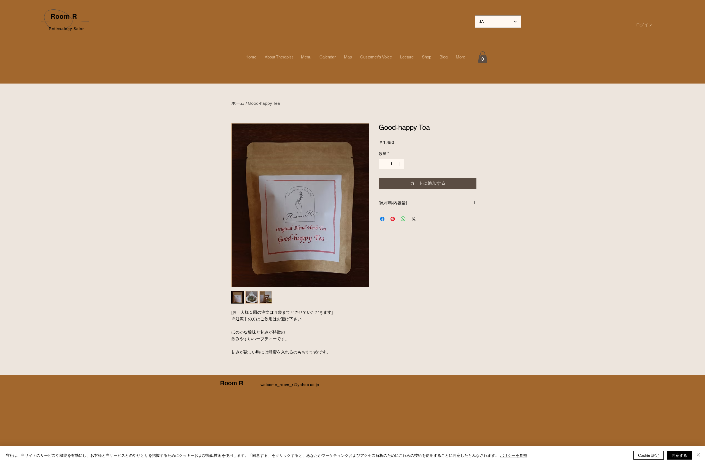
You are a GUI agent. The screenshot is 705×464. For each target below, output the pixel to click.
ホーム (238, 103)
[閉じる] (698, 455)
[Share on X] (413, 219)
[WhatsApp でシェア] (403, 219)
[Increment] (399, 164)
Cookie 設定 (648, 455)
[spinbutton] (391, 164)
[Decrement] (382, 164)
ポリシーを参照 (513, 455)
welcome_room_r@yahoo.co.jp (290, 384)
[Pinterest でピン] (392, 219)
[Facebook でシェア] (382, 219)
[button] (482, 57)
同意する (679, 455)
